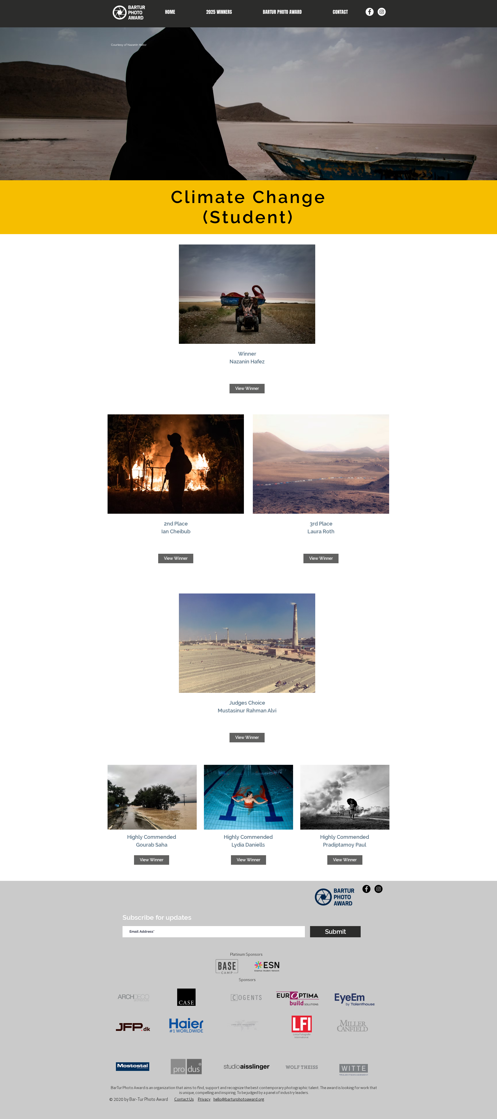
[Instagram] (382, 12)
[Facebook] (370, 12)
